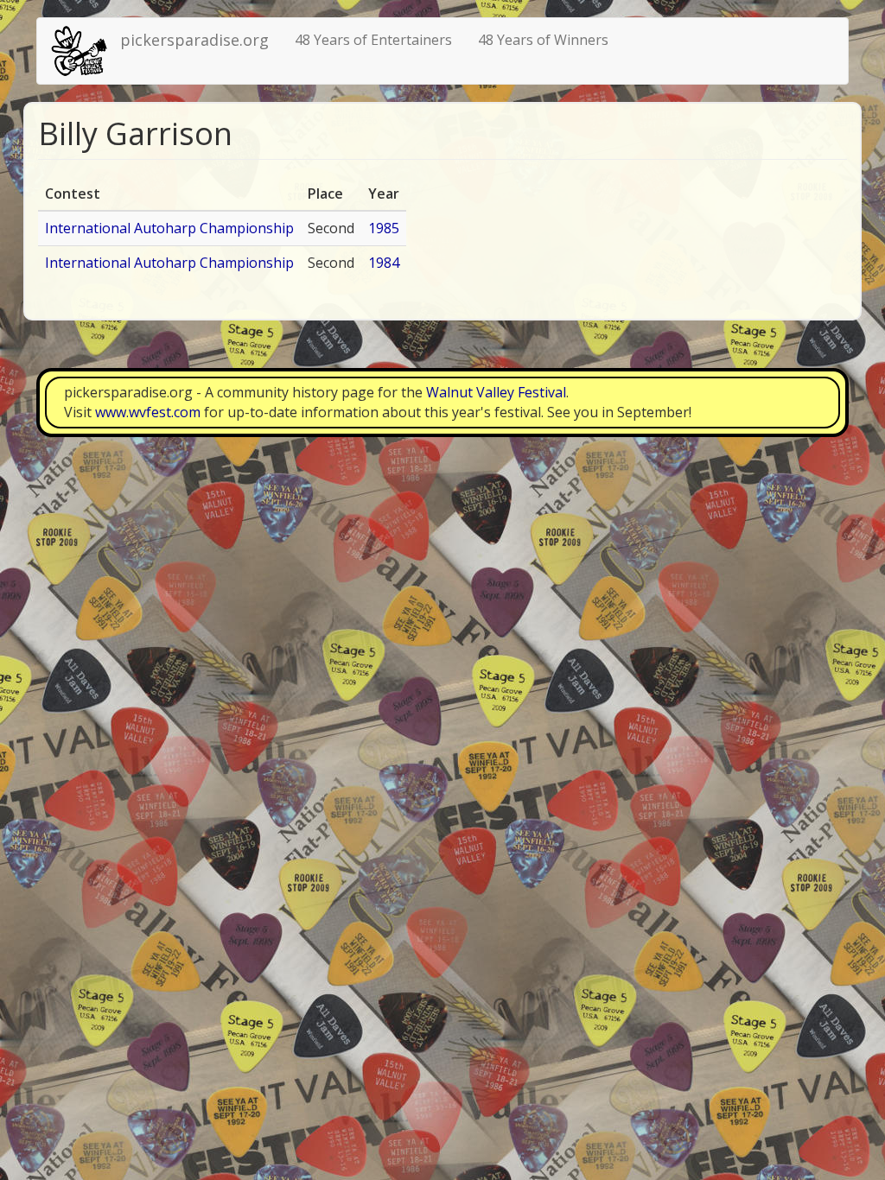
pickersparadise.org (194, 39)
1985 (383, 228)
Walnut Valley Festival (496, 392)
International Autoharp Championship (169, 228)
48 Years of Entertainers (373, 39)
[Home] (85, 51)
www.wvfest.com (148, 412)
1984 (383, 262)
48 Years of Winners (543, 39)
